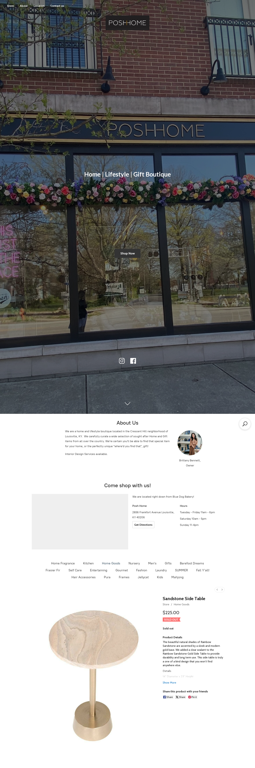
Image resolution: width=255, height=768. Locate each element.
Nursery (134, 563)
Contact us (57, 5)
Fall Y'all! (202, 570)
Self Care (75, 570)
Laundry (161, 570)
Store (10, 5)
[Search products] (245, 424)
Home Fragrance (63, 563)
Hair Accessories (83, 577)
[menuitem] (217, 589)
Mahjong (177, 577)
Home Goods (111, 563)
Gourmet (122, 570)
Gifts (168, 563)
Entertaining (98, 570)
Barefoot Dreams (192, 563)
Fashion (141, 570)
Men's (152, 563)
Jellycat (143, 577)
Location (39, 5)
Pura (107, 577)
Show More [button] (169, 682)
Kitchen (88, 563)
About (24, 5)
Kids (160, 577)
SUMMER (181, 570)
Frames (124, 577)
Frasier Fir (53, 570)
